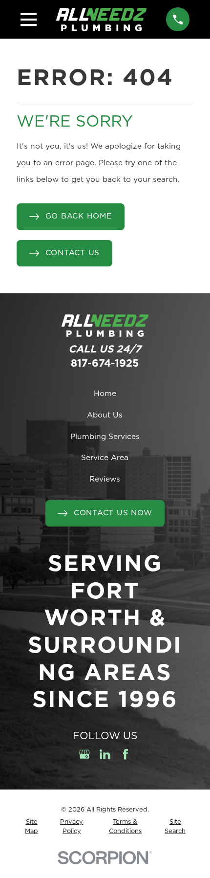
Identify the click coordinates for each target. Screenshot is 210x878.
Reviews (104, 479)
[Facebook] (125, 754)
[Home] (101, 19)
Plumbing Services (105, 436)
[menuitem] (32, 826)
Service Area (104, 457)
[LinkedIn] (105, 754)
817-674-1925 (105, 363)
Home (105, 393)
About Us (105, 415)
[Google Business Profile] (84, 754)
